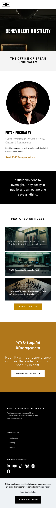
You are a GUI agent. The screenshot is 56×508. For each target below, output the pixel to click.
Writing (12, 443)
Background (14, 438)
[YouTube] (14, 466)
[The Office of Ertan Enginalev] (6, 4)
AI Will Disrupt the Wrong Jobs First (24, 270)
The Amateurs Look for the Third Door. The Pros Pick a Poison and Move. (27, 243)
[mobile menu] (52, 4)
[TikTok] (21, 466)
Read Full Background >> (20, 157)
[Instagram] (34, 466)
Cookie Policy (44, 487)
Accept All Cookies (28, 499)
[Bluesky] (27, 466)
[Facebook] (9, 471)
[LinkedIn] (9, 466)
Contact (12, 447)
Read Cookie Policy (28, 492)
